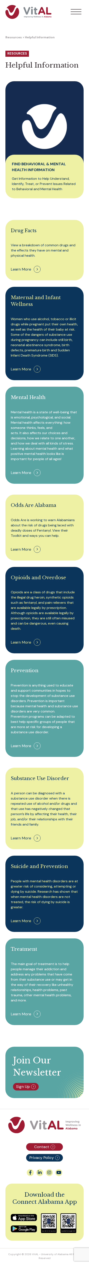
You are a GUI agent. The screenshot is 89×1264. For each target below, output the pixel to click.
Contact (41, 1146)
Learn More (21, 269)
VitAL (35, 1254)
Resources (13, 37)
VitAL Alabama (28, 12)
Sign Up (23, 1086)
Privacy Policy (41, 1157)
